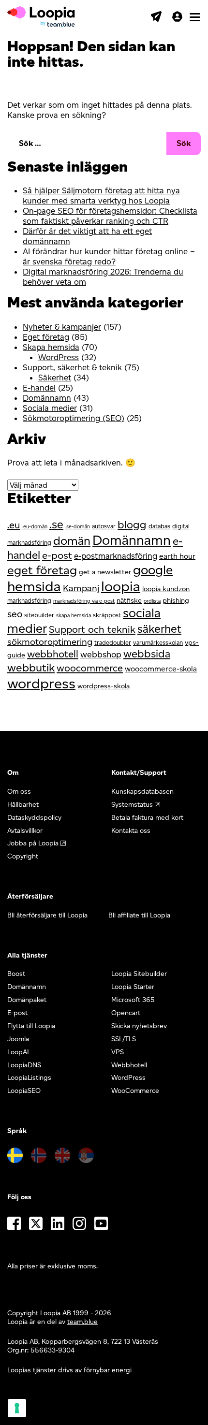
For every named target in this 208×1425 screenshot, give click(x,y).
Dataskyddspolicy (34, 818)
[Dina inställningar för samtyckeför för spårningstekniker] (17, 1408)
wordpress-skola (103, 686)
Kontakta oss (130, 831)
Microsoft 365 (133, 1000)
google (153, 570)
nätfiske (129, 600)
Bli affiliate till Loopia (139, 915)
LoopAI (18, 1052)
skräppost (107, 615)
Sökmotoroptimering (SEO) (73, 418)
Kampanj (81, 588)
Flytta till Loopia (31, 1026)
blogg (132, 524)
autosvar (104, 526)
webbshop (100, 654)
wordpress (41, 683)
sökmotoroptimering (49, 641)
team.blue (82, 1322)
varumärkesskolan (158, 642)
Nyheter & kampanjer (62, 327)
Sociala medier (50, 408)
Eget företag (46, 337)
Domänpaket (26, 1000)
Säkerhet (54, 377)
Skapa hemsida (51, 347)
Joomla (18, 1039)
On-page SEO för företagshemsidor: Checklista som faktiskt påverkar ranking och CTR (110, 216)
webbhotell (52, 654)
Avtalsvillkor (25, 831)
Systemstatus (132, 804)
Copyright (22, 856)
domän (71, 541)
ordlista (152, 601)
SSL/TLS (123, 1039)
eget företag (42, 570)
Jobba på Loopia (33, 843)
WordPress (58, 357)
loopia (120, 586)
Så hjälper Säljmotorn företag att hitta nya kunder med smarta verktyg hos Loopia (101, 195)
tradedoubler (112, 642)
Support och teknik (92, 629)
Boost (16, 974)
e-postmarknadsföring (115, 556)
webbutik (31, 667)
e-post (57, 555)
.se (56, 524)
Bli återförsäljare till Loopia (47, 915)
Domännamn (47, 398)
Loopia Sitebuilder (139, 974)
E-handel (39, 388)
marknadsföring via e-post (84, 601)
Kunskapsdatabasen (142, 791)
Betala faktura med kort (147, 818)
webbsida (146, 653)
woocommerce (90, 668)
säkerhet (159, 629)
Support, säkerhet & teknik (72, 367)
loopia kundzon (166, 588)
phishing (176, 600)
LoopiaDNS (24, 1065)
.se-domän (77, 526)
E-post (17, 1013)
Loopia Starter (132, 987)
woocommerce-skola (161, 668)
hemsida (34, 586)
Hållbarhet (23, 804)
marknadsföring (29, 600)
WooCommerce (135, 1091)
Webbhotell (129, 1065)
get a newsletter (105, 571)
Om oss (19, 791)
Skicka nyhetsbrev (139, 1026)
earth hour (177, 556)
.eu (13, 525)
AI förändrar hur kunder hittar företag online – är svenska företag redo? (109, 256)
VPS (117, 1052)
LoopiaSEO (24, 1091)
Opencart (125, 1013)
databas (159, 526)
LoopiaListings (29, 1078)
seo (14, 614)
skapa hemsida (73, 615)
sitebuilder (39, 615)
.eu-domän (34, 526)
